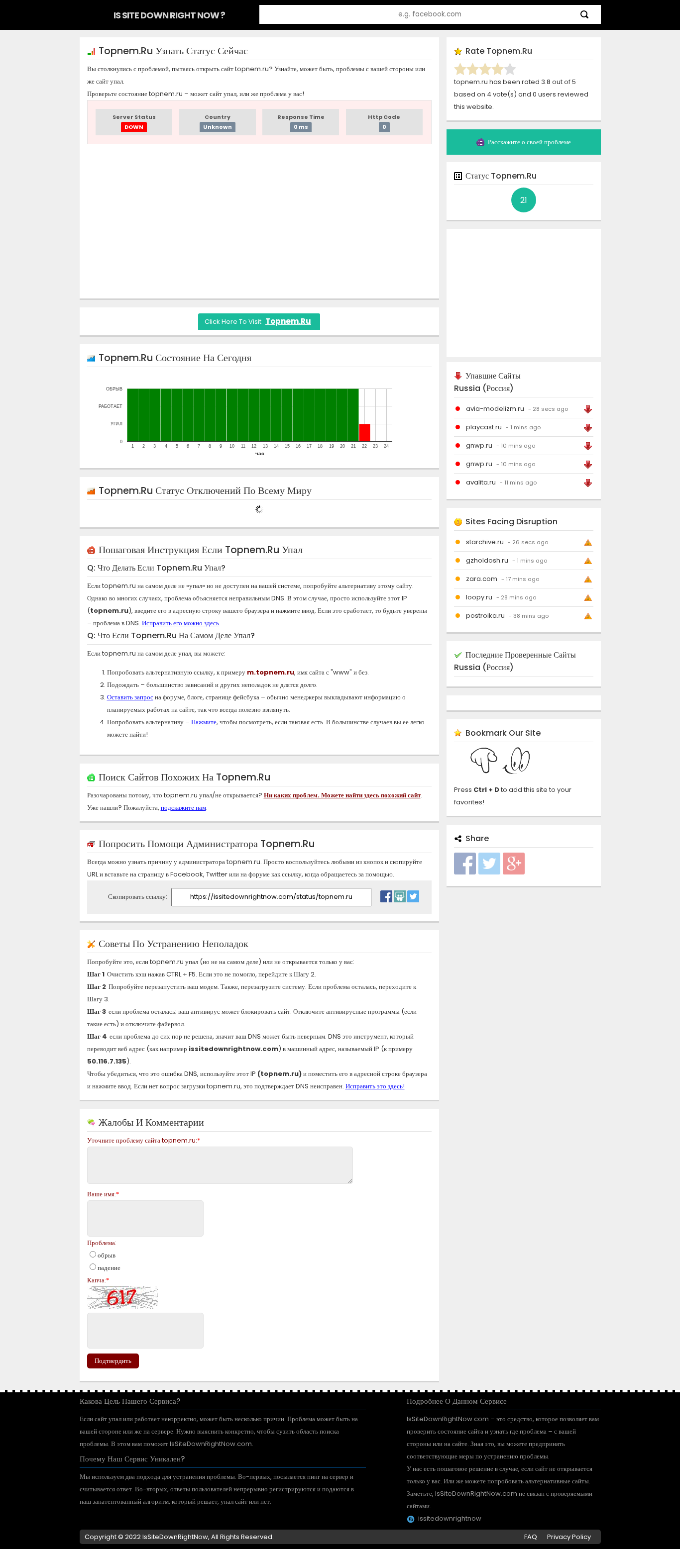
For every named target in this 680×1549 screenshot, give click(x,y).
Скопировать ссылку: (138, 896)
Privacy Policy (569, 1537)
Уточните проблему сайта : (143, 1140)
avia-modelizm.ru (495, 408)
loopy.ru (479, 597)
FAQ (530, 1537)
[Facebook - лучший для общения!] (386, 894)
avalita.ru (481, 482)
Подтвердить (113, 1360)
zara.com (481, 578)
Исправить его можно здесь (180, 623)
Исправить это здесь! (375, 1086)
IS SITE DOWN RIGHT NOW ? (169, 15)
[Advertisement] (259, 221)
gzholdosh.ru (487, 560)
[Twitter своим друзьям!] (413, 894)
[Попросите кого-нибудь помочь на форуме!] (400, 894)
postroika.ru (485, 615)
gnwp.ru (479, 445)
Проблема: (101, 1243)
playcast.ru (484, 427)
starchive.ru (485, 542)
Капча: (98, 1280)
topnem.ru (288, 321)
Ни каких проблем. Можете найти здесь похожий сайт (342, 795)
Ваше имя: (103, 1194)
